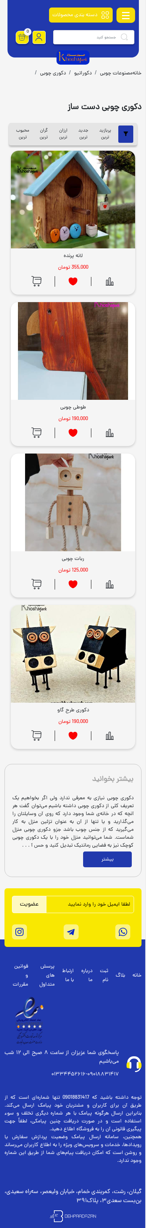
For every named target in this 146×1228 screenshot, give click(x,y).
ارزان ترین (63, 134)
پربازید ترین (105, 134)
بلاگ (120, 976)
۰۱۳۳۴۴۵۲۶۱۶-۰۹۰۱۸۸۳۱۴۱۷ (85, 1074)
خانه (137, 976)
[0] (22, 37)
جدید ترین (83, 134)
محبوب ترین (22, 134)
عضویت (29, 904)
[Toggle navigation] (125, 15)
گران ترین (44, 134)
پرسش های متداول (47, 976)
